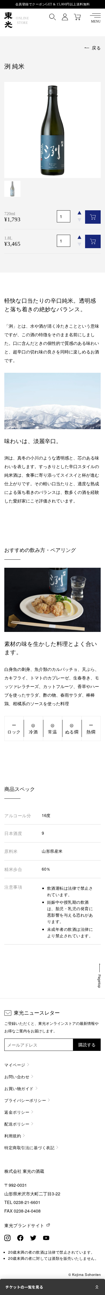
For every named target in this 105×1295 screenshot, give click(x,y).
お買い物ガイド (19, 1088)
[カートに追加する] (93, 217)
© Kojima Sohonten (84, 1274)
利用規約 (12, 1135)
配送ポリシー (16, 1124)
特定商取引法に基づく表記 (29, 1147)
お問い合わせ (16, 1076)
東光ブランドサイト (24, 1225)
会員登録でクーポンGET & (52, 4)
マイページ (14, 1065)
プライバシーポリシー (25, 1100)
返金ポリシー (16, 1112)
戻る (96, 48)
